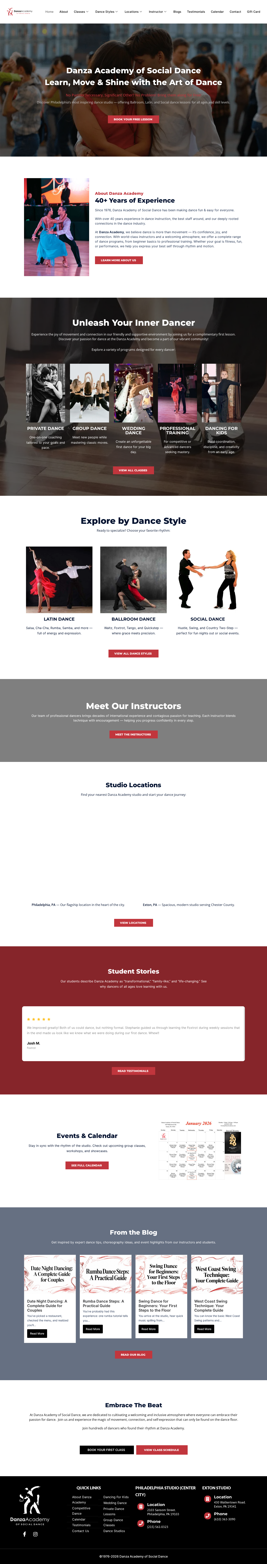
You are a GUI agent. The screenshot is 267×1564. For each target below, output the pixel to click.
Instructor (156, 12)
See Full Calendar (86, 1165)
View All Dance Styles (133, 653)
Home (49, 12)
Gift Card (253, 12)
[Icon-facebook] (25, 1534)
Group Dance (90, 428)
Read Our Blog (133, 1354)
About (63, 12)
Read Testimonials (133, 1071)
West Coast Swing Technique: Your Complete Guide (210, 1306)
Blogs (177, 12)
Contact (235, 12)
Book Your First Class (106, 1450)
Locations (132, 12)
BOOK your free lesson (133, 119)
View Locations (133, 923)
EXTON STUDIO (216, 1487)
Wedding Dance (133, 430)
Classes (79, 12)
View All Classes (133, 470)
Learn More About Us (118, 260)
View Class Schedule (161, 1450)
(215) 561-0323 (157, 1526)
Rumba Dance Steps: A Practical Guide (103, 1303)
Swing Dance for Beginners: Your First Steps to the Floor (158, 1306)
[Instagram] (35, 1534)
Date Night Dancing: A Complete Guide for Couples (47, 1306)
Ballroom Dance (134, 619)
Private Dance (45, 428)
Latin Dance (59, 619)
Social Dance (208, 619)
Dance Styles (104, 12)
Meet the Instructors (133, 734)
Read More (37, 1333)
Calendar (217, 12)
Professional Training (177, 430)
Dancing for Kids (221, 430)
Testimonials (196, 12)
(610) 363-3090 (224, 1519)
